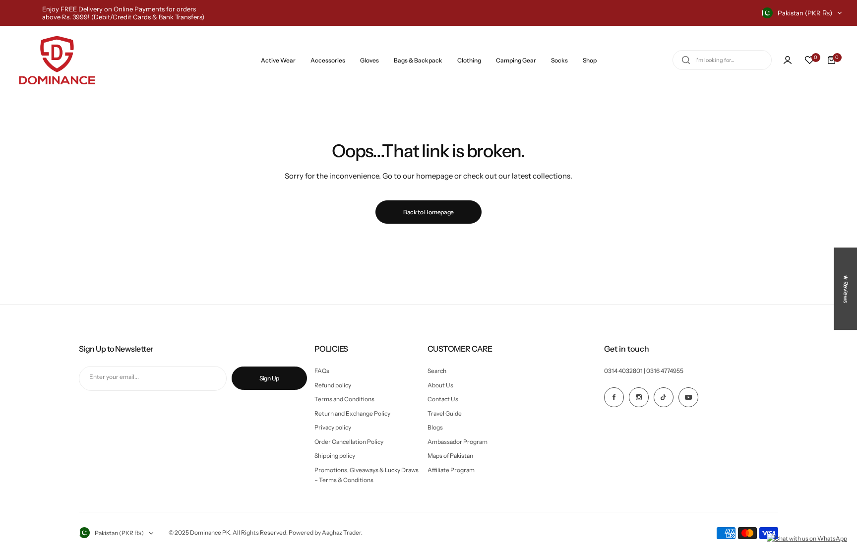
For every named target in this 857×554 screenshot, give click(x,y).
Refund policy (332, 385)
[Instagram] (639, 397)
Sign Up (269, 378)
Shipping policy (334, 455)
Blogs (435, 427)
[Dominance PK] (57, 60)
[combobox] (722, 60)
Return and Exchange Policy (352, 413)
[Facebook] (614, 397)
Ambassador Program (458, 441)
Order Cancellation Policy (348, 441)
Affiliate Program (451, 470)
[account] (787, 60)
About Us (440, 385)
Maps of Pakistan (450, 455)
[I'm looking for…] (686, 60)
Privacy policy (332, 427)
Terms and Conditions (344, 399)
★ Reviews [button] (846, 289)
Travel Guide (445, 413)
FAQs (321, 370)
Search (437, 370)
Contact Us (443, 399)
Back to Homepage (428, 212)
